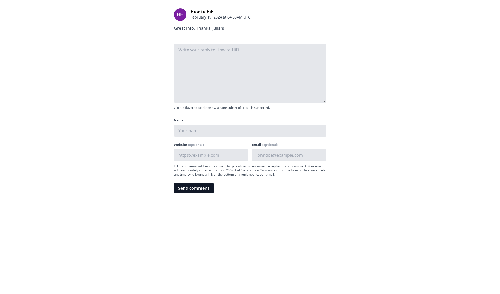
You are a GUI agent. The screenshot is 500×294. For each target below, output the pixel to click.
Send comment (193, 188)
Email (265, 145)
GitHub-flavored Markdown (193, 108)
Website (189, 145)
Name (179, 120)
